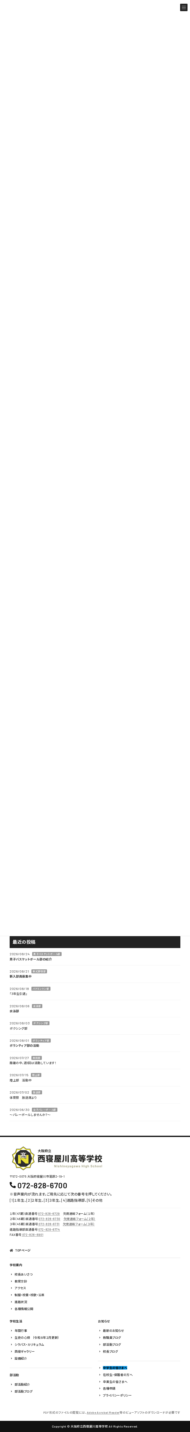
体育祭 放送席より (23, 1097)
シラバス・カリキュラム (29, 1344)
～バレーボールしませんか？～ (30, 1114)
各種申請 (109, 1388)
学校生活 (16, 1321)
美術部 (37, 1057)
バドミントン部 (41, 988)
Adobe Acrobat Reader (103, 1412)
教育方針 (21, 1281)
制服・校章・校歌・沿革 (30, 1295)
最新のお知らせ (113, 1330)
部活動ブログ (24, 1391)
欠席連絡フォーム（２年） (79, 1219)
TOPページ (23, 1250)
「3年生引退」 (18, 993)
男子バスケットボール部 (46, 954)
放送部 (37, 1092)
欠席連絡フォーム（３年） (79, 1224)
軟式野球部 (39, 971)
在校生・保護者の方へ (118, 1374)
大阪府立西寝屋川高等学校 (89, 1426)
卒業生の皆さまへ (115, 1381)
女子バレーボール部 (44, 1109)
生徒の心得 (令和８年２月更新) (37, 1337)
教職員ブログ (112, 1337)
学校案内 (16, 1265)
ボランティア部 (41, 1040)
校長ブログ (110, 1351)
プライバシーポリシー (117, 1395)
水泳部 (37, 1005)
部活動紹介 (22, 1384)
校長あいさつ (24, 1274)
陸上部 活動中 (20, 1080)
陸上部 (36, 1075)
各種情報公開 (24, 1309)
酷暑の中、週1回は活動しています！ (33, 1063)
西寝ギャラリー (25, 1351)
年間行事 (21, 1330)
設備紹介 (21, 1358)
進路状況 (21, 1302)
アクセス (20, 1288)
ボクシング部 (40, 1023)
